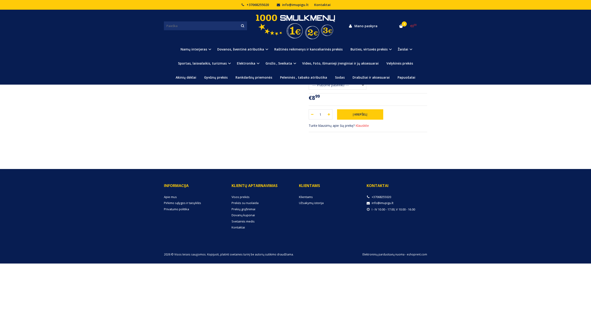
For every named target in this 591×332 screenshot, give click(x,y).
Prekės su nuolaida (245, 203)
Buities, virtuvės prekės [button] (369, 49)
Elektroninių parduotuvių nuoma (383, 254)
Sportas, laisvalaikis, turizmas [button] (202, 63)
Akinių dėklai (186, 77)
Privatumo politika (176, 209)
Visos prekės (241, 197)
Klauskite (362, 125)
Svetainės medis (243, 221)
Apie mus (170, 197)
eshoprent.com (417, 254)
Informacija (176, 185)
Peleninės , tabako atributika (303, 77)
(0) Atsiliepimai (180, 144)
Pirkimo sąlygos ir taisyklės (182, 203)
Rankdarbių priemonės (253, 77)
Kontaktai (322, 5)
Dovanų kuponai (243, 215)
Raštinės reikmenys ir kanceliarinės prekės (308, 49)
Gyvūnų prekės (216, 77)
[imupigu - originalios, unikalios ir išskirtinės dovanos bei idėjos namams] (295, 26)
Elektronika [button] (246, 63)
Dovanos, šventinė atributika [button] (240, 49)
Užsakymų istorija (311, 203)
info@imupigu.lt (295, 5)
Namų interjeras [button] (194, 49)
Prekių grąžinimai (243, 209)
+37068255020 (257, 5)
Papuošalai (406, 77)
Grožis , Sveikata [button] (278, 63)
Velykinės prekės (399, 63)
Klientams (309, 185)
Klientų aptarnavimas (254, 185)
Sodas (340, 77)
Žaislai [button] (403, 49)
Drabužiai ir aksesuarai (371, 77)
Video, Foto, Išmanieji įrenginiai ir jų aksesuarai (340, 63)
